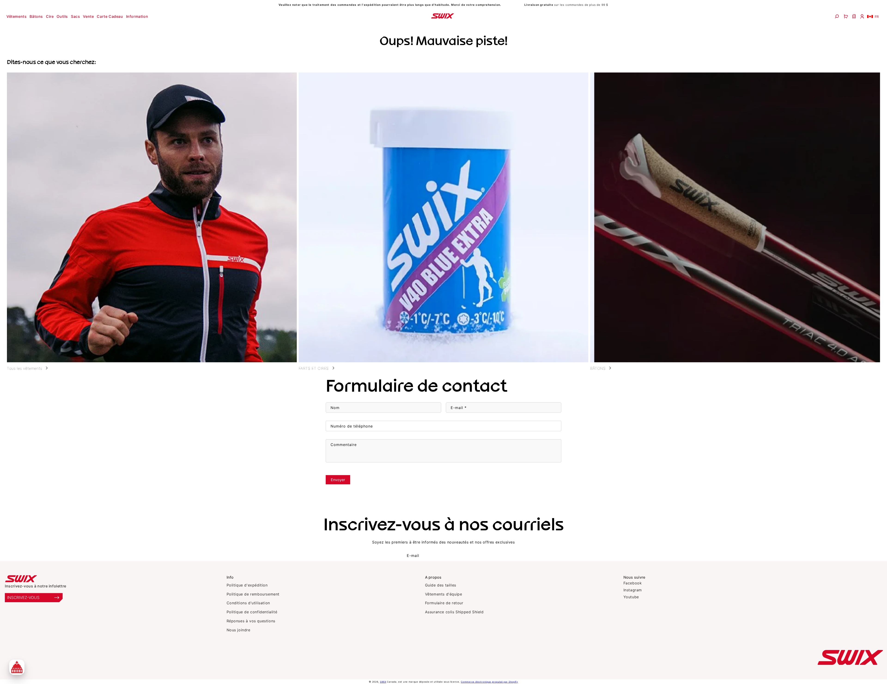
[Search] (837, 16)
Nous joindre (238, 630)
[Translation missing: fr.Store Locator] (854, 16)
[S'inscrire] (471, 555)
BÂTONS (598, 368)
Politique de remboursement (253, 594)
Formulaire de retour (444, 603)
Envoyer (338, 479)
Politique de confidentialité (252, 612)
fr (877, 16)
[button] (17, 16)
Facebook (632, 583)
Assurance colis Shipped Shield (454, 612)
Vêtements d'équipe (443, 594)
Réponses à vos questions (251, 621)
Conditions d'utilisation (248, 603)
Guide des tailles (440, 585)
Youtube (631, 597)
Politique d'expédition (247, 585)
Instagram (632, 590)
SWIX (383, 681)
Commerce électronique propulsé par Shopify (489, 681)
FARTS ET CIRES (314, 368)
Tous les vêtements (24, 368)
